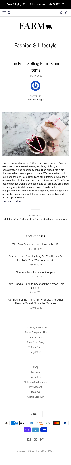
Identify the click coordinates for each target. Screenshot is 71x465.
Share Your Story (35, 342)
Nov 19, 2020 (35, 76)
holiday (43, 219)
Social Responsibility (35, 332)
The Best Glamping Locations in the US (35, 244)
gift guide (34, 219)
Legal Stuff (35, 352)
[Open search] (9, 12)
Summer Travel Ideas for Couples (35, 272)
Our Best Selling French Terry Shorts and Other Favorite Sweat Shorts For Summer (35, 301)
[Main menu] (4, 12)
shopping (62, 219)
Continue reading (11, 201)
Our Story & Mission (36, 327)
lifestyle (52, 219)
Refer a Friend (35, 347)
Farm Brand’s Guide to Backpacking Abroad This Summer (35, 286)
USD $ (33, 413)
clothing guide (11, 219)
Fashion (24, 219)
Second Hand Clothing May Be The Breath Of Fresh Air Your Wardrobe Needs (35, 258)
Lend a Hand (35, 337)
